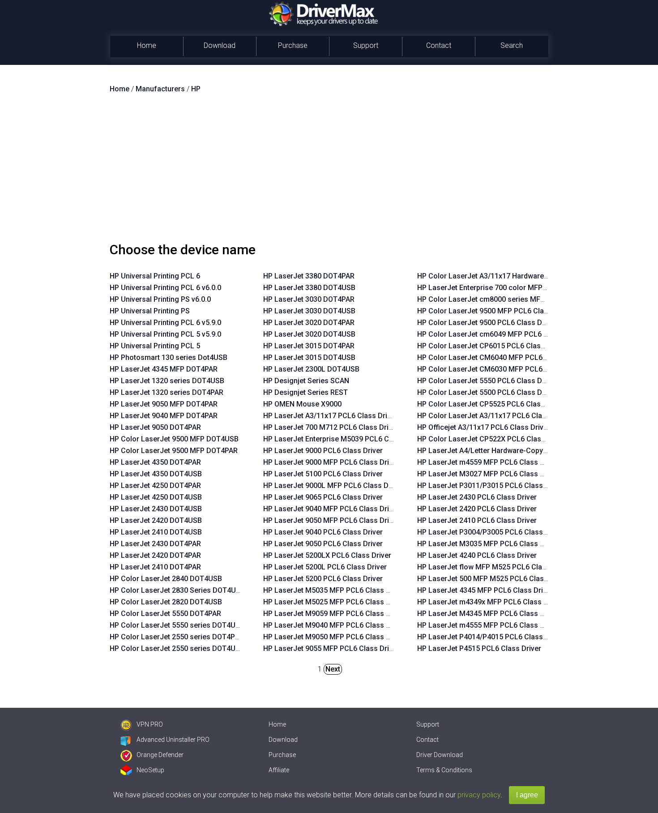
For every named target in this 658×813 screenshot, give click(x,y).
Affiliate (279, 770)
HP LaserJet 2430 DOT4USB (156, 509)
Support (365, 45)
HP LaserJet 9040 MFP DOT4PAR (164, 415)
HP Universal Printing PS (150, 311)
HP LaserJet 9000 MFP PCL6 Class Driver (331, 462)
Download (219, 45)
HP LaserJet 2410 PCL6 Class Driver (477, 520)
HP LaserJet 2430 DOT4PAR (155, 543)
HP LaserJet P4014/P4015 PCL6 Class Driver (490, 637)
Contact (438, 45)
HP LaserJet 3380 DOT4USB (309, 287)
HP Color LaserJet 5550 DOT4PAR (165, 613)
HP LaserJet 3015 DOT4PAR (309, 346)
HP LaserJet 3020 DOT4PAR (309, 322)
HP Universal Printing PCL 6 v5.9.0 (165, 322)
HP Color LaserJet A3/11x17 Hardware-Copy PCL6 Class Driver (521, 276)
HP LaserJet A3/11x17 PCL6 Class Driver (330, 415)
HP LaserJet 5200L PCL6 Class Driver (325, 567)
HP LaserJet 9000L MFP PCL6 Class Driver (333, 485)
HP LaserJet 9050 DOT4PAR (155, 427)
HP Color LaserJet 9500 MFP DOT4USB (174, 439)
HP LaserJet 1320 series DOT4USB (167, 381)
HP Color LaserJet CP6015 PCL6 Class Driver (491, 346)
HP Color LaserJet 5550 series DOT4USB (177, 625)
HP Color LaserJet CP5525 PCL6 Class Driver (491, 404)
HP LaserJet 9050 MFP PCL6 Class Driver (331, 520)
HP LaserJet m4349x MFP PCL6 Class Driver (490, 602)
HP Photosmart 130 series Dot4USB (168, 357)
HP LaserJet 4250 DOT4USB (156, 497)
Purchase (293, 45)
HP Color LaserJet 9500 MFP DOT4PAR (174, 450)
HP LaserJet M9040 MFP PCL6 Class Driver (334, 625)
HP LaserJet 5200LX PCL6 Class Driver (327, 555)
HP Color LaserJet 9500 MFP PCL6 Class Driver (495, 311)
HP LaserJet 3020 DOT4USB (309, 334)
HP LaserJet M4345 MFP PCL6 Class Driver (488, 613)
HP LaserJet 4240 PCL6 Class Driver (477, 555)
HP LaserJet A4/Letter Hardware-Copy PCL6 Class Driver (510, 450)
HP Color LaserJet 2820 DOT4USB (166, 602)
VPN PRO (150, 724)
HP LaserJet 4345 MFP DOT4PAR (164, 369)
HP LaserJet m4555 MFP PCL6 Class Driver (488, 625)
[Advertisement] (329, 171)
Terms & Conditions (444, 770)
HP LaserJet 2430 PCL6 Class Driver (477, 497)
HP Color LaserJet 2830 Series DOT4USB (177, 590)
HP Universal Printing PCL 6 (155, 276)
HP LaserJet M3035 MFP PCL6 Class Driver (488, 543)
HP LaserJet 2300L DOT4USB (311, 369)
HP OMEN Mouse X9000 (302, 404)
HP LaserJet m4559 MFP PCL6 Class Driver (488, 462)
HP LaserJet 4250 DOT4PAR (155, 485)
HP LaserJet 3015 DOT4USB (309, 357)
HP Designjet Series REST (305, 392)
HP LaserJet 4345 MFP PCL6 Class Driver (485, 590)
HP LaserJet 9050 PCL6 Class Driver (323, 543)
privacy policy (478, 795)
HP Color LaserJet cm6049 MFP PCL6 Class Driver (500, 334)
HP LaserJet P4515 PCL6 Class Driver (479, 648)
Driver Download (439, 755)
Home (146, 45)
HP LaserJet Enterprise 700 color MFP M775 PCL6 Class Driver (520, 287)
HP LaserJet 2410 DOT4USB (156, 532)
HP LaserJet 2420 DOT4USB (156, 520)
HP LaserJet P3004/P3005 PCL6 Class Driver (490, 532)
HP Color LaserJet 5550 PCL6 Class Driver (487, 381)
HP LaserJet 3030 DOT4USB (309, 311)
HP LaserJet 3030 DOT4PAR (309, 299)
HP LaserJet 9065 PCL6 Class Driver (323, 497)
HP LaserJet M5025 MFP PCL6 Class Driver (334, 602)
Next (332, 669)
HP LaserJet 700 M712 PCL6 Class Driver (331, 427)
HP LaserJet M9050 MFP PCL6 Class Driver (334, 637)
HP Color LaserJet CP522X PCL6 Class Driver (492, 439)
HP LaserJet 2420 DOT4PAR (155, 555)
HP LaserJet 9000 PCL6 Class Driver (323, 450)
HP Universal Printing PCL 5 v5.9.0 (165, 334)
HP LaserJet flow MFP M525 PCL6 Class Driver (494, 567)
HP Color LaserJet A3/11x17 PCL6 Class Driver (494, 415)
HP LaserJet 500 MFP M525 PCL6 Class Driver (493, 578)
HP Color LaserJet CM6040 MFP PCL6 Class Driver (501, 357)
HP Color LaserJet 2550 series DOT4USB (177, 648)
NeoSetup (150, 770)
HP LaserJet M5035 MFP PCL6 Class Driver (334, 590)
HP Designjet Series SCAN (306, 381)
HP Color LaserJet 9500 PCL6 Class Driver (487, 322)
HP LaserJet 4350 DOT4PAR (155, 462)
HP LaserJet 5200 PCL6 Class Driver (323, 578)
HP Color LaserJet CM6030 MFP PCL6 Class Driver (501, 369)
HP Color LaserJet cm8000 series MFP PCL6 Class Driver (511, 299)
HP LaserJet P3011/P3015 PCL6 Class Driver (490, 485)
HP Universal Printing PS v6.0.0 (160, 299)
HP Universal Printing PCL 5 (155, 346)
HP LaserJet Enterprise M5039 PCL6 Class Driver (343, 439)
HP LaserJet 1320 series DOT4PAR (166, 392)
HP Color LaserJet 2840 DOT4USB (166, 578)
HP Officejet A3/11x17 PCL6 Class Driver (483, 427)
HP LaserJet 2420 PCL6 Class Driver (477, 509)
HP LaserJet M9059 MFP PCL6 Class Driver (334, 613)
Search (511, 45)
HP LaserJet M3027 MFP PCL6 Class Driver (488, 474)
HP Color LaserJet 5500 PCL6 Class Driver (487, 392)
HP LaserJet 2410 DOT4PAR (155, 567)
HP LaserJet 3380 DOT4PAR (309, 276)
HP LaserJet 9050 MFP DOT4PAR (164, 404)
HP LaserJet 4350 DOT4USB (156, 474)
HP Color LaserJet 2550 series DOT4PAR (177, 637)
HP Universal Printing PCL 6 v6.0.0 (165, 287)
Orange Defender (160, 755)
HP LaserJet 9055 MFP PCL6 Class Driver (331, 648)
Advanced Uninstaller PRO (173, 739)
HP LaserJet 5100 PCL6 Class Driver (323, 474)
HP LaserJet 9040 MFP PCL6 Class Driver (331, 509)
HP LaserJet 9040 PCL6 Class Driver (323, 532)
